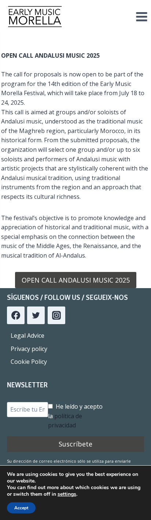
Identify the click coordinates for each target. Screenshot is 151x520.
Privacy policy (29, 349)
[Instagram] (56, 315)
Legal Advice (27, 335)
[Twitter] (36, 315)
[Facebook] (16, 315)
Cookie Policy (29, 362)
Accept (21, 508)
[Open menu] (141, 16)
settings (67, 494)
